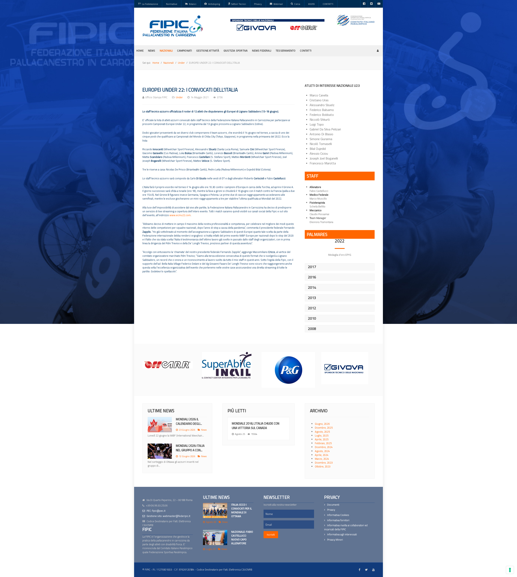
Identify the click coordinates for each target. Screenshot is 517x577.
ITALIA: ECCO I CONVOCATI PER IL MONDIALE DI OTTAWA (241, 510)
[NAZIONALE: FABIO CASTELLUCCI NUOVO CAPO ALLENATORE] (215, 537)
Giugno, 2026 (322, 424)
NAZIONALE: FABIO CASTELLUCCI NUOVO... (190, 451)
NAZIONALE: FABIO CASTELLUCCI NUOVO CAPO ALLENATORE (242, 537)
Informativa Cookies (338, 515)
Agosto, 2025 (322, 432)
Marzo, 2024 (322, 459)
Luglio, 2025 (321, 435)
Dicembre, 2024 (324, 447)
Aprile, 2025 (321, 439)
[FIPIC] (172, 26)
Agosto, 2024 (322, 451)
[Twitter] (371, 4)
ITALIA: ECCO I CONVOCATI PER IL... (188, 421)
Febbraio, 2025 (323, 443)
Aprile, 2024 (321, 455)
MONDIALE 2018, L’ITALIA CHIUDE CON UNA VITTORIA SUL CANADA (255, 425)
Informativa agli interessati (342, 534)
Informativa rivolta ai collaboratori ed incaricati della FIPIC (346, 527)
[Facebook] (364, 4)
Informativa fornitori (338, 520)
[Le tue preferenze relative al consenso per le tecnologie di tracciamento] (510, 570)
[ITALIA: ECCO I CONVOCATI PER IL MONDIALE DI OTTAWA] (215, 510)
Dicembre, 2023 (324, 463)
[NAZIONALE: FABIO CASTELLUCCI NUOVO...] (160, 455)
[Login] (378, 50)
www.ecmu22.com (180, 215)
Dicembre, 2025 (324, 428)
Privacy (331, 510)
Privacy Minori (335, 540)
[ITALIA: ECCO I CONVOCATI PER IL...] (160, 424)
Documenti (333, 505)
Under (179, 97)
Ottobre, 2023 (322, 466)
